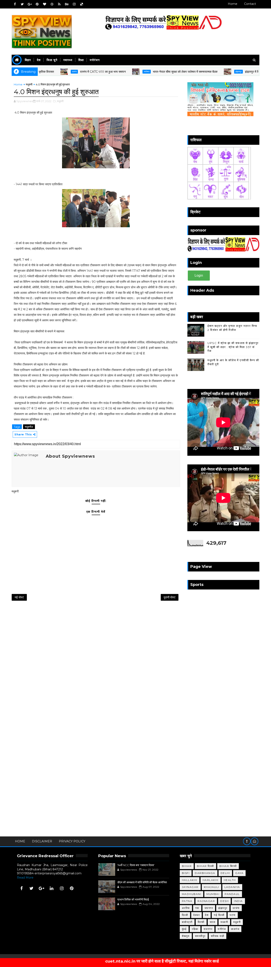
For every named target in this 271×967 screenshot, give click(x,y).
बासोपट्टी (187, 922)
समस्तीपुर (200, 936)
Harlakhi (210, 880)
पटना (233, 915)
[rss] (59, 4)
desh (224, 901)
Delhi (225, 873)
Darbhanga (205, 873)
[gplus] (29, 4)
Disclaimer (42, 841)
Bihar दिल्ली (205, 866)
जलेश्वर (127, 71)
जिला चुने (52, 60)
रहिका (195, 929)
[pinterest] (37, 4)
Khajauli (211, 887)
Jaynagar (190, 887)
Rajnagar (206, 901)
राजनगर (208, 929)
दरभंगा (55, 71)
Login (199, 275)
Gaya (239, 873)
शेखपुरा (186, 936)
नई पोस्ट (19, 597)
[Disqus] (96, 660)
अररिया (186, 908)
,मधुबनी (60, 101)
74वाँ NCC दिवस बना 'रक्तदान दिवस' (136, 865)
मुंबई (184, 929)
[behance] (67, 4)
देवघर (196, 915)
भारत (213, 922)
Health (230, 880)
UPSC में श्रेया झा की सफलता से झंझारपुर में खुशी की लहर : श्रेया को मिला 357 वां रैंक (233, 346)
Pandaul (232, 894)
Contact (250, 4)
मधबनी (224, 922)
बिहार (28, 60)
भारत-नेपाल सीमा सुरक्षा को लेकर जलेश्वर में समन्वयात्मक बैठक (166, 72)
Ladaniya (232, 887)
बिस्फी (201, 922)
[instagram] (74, 4)
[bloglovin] (44, 4)
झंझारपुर (219, 71)
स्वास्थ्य (67, 60)
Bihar (187, 866)
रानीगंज (222, 929)
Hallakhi (189, 880)
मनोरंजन (95, 60)
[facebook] (15, 4)
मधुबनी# (29, 426)
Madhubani (191, 894)
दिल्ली (185, 915)
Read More (25, 877)
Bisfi (186, 873)
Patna (187, 901)
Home (232, 4)
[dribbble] (52, 4)
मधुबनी (29, 84)
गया (197, 908)
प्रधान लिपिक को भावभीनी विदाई (133, 899)
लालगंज (235, 929)
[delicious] (81, 4)
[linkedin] (51, 888)
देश (39, 60)
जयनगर (209, 908)
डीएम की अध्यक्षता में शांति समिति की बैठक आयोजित (142, 882)
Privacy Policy (72, 841)
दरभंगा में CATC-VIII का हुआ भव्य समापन (84, 72)
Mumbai (212, 894)
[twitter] (22, 4)
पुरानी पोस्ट (170, 597)
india (238, 901)
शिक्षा (81, 60)
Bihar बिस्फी (228, 866)
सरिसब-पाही (217, 936)
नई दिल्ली (219, 915)
